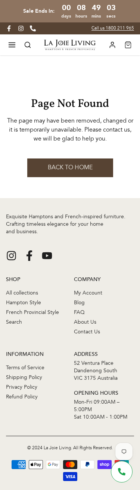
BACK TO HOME (70, 168)
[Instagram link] (21, 28)
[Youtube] (47, 255)
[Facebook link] (9, 28)
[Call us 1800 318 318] (33, 28)
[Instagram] (11, 255)
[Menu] (12, 45)
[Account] (112, 45)
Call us (112, 28)
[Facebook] (29, 255)
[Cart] (128, 45)
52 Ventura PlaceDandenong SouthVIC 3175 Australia (96, 371)
